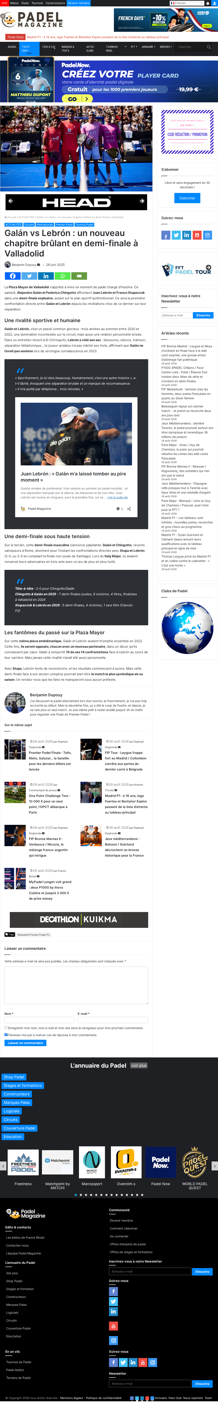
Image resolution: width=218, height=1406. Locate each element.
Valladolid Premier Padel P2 (33, 934)
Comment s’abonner (124, 1228)
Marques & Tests (68, 48)
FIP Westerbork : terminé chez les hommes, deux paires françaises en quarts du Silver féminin (186, 393)
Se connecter (119, 1236)
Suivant (142, 201)
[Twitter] (29, 276)
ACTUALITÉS (26, 217)
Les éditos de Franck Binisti (25, 1237)
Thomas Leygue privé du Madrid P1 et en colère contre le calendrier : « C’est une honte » (186, 561)
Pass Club (175, 1398)
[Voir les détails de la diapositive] (76, 202)
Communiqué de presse (43, 790)
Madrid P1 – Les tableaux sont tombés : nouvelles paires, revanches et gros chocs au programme (187, 522)
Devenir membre (79, 3)
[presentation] (3, 1165)
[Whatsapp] (62, 276)
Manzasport (57, 1184)
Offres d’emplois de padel (128, 1244)
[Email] (79, 276)
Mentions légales (71, 1398)
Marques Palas (16, 1304)
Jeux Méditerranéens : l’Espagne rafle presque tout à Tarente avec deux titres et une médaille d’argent (186, 488)
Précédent (11, 201)
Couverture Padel (18, 1328)
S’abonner (187, 198)
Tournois (37, 3)
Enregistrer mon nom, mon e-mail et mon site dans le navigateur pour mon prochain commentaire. (75, 1028)
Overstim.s (92, 1184)
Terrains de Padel (18, 1378)
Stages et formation (20, 1289)
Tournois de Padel (18, 1362)
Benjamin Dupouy (24, 264)
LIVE (4, 3)
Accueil (12, 46)
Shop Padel (14, 1281)
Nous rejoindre (193, 1398)
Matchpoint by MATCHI (23, 1186)
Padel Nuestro (195, 1184)
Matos (14, 3)
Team (208, 1398)
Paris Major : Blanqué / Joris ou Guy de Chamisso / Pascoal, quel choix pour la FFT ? (186, 505)
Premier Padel (64, 224)
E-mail (84, 1013)
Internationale (45, 224)
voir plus (138, 1065)
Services (165, 46)
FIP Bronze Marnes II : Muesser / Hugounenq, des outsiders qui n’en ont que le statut (185, 471)
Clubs (25, 3)
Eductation (13, 1336)
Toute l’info (26, 48)
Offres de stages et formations (131, 1252)
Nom (9, 1013)
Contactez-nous (17, 1245)
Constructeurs (55, 3)
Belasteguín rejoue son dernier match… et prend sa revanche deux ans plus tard (186, 410)
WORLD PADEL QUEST (160, 1186)
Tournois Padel (112, 48)
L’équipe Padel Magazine (23, 1253)
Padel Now (126, 1184)
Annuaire (147, 46)
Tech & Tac (48, 46)
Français (180, 2)
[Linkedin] (46, 276)
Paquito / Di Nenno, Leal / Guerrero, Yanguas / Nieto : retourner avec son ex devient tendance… (93, 37)
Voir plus (12, 1273)
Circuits (29, 224)
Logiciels (12, 1312)
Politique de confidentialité (104, 1398)
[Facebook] (13, 276)
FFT (133, 46)
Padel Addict (15, 1370)
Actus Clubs (90, 48)
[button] (75, 1195)
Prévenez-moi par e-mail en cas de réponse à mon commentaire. (52, 1035)
